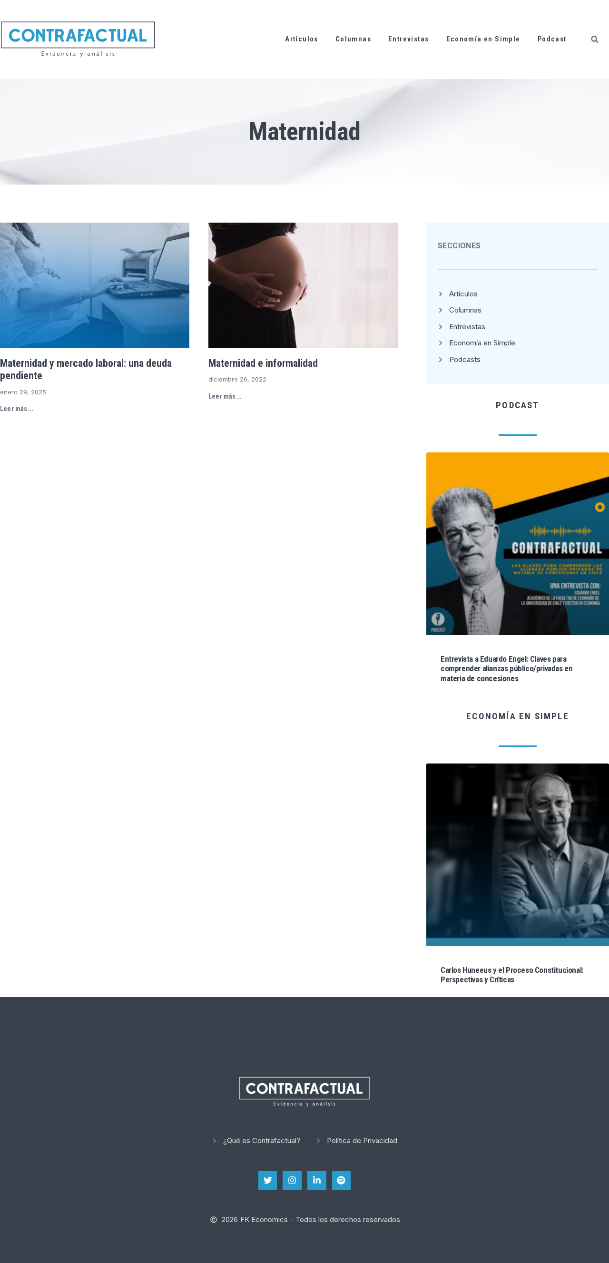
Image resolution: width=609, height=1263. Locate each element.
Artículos (301, 39)
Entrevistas (408, 39)
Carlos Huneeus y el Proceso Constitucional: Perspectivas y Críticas (512, 974)
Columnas (353, 39)
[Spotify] (341, 1180)
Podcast (552, 39)
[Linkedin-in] (316, 1180)
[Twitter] (267, 1180)
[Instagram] (292, 1180)
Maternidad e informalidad (263, 363)
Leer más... (16, 408)
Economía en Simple (483, 39)
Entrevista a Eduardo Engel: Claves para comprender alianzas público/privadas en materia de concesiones (506, 668)
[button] (594, 39)
